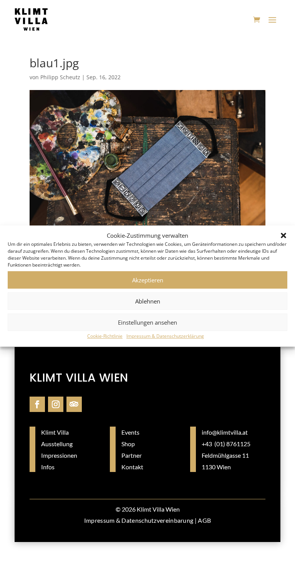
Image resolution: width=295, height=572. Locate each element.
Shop (128, 443)
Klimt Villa (55, 432)
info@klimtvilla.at (225, 432)
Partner (131, 455)
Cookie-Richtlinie (105, 336)
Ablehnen (147, 301)
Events (130, 432)
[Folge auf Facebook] (37, 404)
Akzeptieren (147, 280)
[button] (283, 236)
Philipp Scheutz (60, 77)
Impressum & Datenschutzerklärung (165, 336)
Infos (48, 466)
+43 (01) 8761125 (226, 443)
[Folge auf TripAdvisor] (74, 404)
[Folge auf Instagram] (55, 404)
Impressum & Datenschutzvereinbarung (139, 520)
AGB (204, 520)
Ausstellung (57, 443)
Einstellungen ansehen (147, 322)
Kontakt (132, 466)
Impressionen (59, 455)
